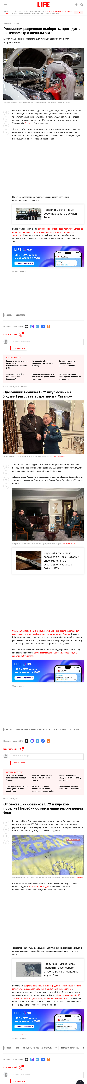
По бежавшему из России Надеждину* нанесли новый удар (17, 788)
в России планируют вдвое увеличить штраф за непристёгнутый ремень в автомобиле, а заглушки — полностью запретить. (47, 231)
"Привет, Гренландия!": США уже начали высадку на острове (70, 777)
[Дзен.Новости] (26, 326)
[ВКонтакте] (43, 326)
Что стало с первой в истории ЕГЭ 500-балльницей (15, 376)
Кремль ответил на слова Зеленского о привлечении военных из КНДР (17, 364)
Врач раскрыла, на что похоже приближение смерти (42, 777)
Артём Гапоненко (20, 271)
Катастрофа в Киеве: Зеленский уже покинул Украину (42, 363)
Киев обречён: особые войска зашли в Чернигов (70, 787)
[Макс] (32, 326)
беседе (28, 123)
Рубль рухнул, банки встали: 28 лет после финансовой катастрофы (43, 788)
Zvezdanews (79, 878)
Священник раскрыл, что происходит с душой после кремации (43, 376)
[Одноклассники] (48, 326)
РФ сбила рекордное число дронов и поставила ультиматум (70, 376)
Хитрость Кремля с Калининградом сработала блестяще (67, 363)
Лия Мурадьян (19, 686)
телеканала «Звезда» (38, 886)
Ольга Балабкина (59, 456)
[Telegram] (37, 326)
